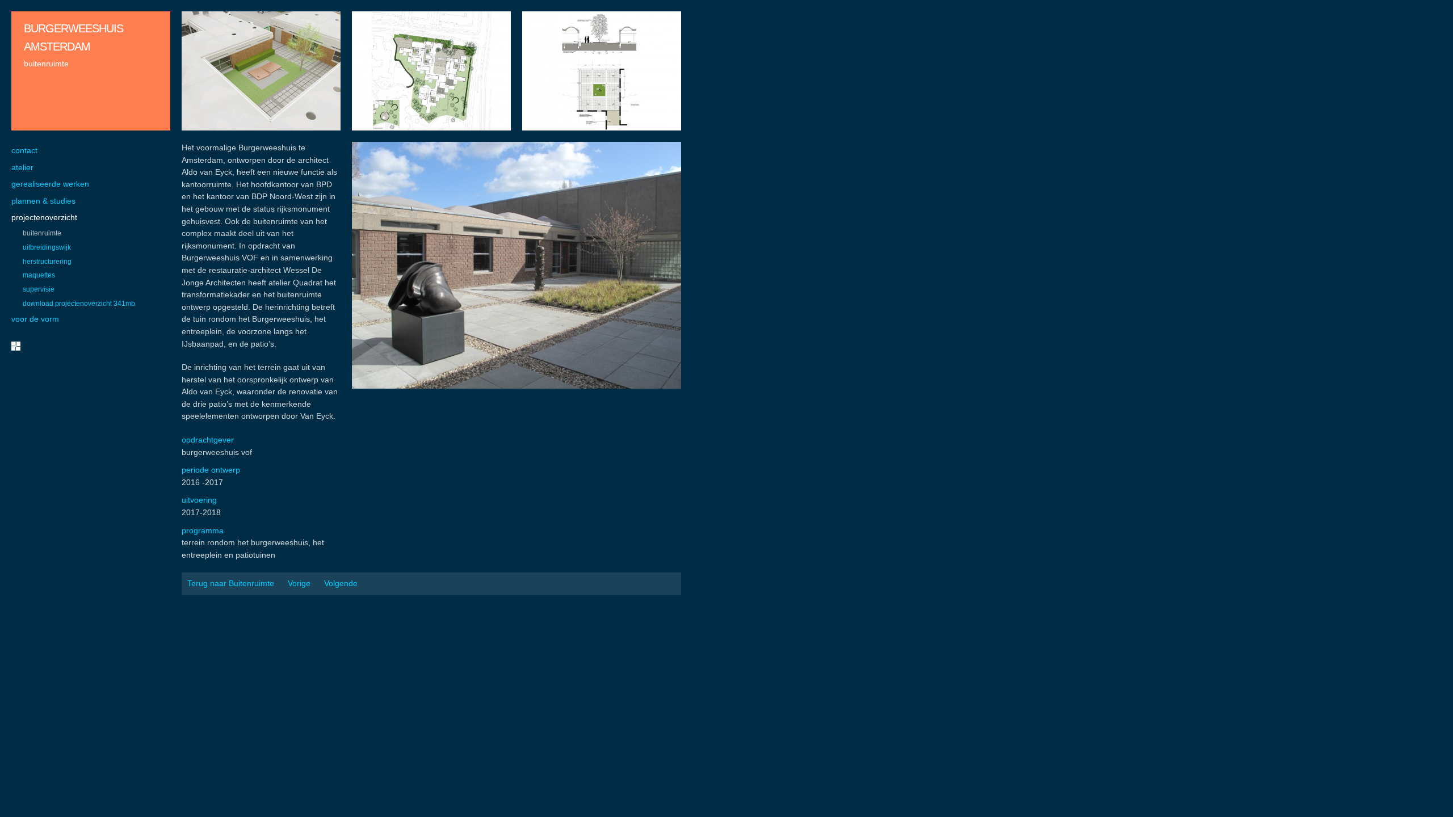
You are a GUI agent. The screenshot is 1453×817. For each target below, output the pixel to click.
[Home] (15, 346)
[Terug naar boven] (1432, 796)
